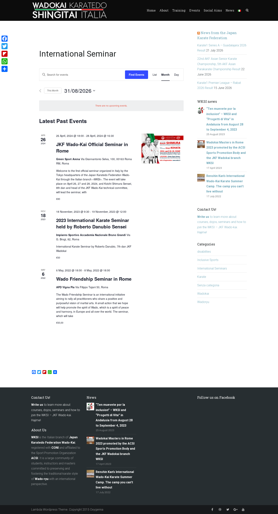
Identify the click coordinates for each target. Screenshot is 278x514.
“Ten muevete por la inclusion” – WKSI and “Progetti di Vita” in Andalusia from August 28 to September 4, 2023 (224, 119)
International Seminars (212, 268)
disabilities (204, 251)
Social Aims (213, 10)
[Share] (4, 69)
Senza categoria (208, 285)
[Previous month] (40, 91)
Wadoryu (203, 302)
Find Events (136, 74)
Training (179, 10)
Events (194, 10)
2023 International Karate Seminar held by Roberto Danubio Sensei (92, 223)
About (164, 10)
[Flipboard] (4, 54)
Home (151, 10)
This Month (52, 90)
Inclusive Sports (207, 260)
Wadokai (203, 293)
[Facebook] (4, 38)
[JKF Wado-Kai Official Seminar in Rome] (162, 148)
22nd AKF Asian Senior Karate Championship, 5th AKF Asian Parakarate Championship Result (218, 64)
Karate (201, 277)
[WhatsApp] (4, 61)
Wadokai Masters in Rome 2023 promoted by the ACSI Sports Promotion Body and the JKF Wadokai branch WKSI (226, 153)
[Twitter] (4, 46)
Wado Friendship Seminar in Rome (93, 279)
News (230, 10)
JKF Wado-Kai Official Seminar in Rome (92, 147)
